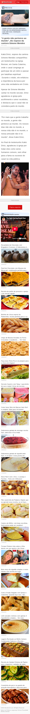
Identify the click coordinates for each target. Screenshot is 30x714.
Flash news (24, 2)
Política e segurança (12, 710)
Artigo (18, 2)
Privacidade (25, 710)
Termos (20, 710)
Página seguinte (15, 207)
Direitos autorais (5, 711)
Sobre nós (3, 710)
